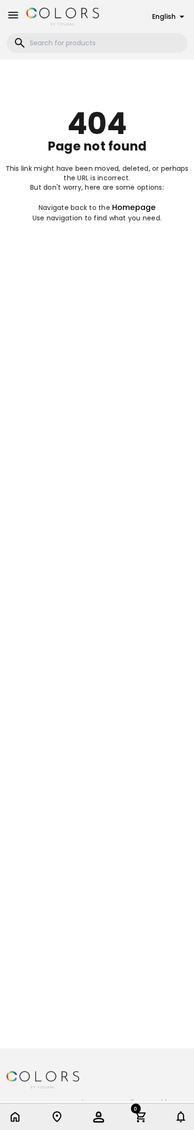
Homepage (133, 207)
